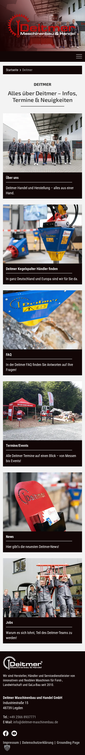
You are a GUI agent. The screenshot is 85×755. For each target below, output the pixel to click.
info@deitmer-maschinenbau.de (35, 722)
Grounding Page (68, 742)
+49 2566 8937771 (22, 717)
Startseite (12, 70)
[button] (7, 748)
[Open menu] (79, 56)
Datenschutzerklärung (37, 742)
